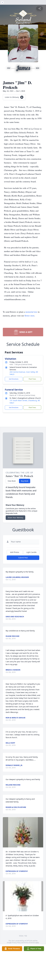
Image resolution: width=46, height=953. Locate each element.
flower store (29, 315)
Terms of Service (29, 943)
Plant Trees (32, 379)
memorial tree (31, 311)
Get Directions (13, 379)
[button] (23, 832)
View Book (12, 481)
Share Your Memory (15, 517)
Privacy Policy (16, 943)
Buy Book (24, 481)
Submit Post (23, 558)
